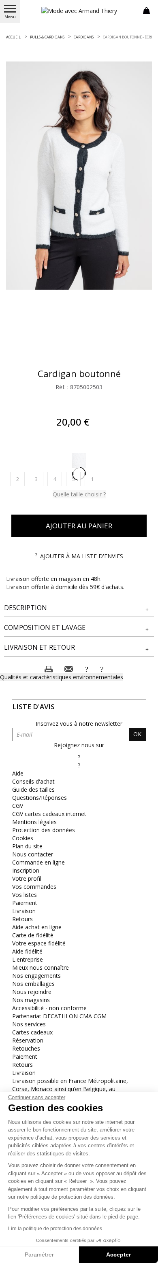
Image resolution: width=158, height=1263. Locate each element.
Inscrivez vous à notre (79, 723)
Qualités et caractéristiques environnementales (61, 677)
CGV (17, 806)
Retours (22, 919)
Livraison (24, 911)
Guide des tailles (33, 789)
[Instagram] (79, 765)
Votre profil (26, 878)
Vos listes (24, 895)
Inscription (25, 870)
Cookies (22, 838)
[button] (79, 608)
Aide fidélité (27, 951)
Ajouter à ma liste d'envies (81, 556)
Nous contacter (32, 854)
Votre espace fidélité (39, 943)
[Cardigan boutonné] (79, 175)
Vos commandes (34, 886)
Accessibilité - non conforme (49, 1008)
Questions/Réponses (39, 797)
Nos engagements (36, 975)
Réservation (27, 1040)
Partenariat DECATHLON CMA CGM (59, 1016)
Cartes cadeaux (32, 1032)
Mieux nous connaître (40, 967)
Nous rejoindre (31, 992)
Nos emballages (33, 984)
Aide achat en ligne (37, 927)
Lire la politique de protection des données (55, 1228)
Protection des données (43, 830)
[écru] (79, 460)
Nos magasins (31, 1000)
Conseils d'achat (33, 781)
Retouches (26, 1048)
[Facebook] (79, 757)
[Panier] (146, 10)
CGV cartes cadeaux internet (49, 814)
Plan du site (27, 846)
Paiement (24, 903)
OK (137, 734)
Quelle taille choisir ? (79, 494)
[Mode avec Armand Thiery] (79, 10)
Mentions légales (34, 822)
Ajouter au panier (79, 525)
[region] (79, 175)
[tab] (79, 608)
